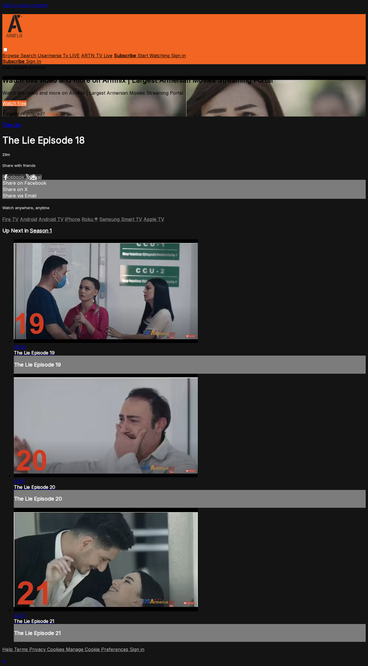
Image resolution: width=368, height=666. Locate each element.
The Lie (11, 125)
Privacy (38, 649)
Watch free (14, 103)
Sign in (178, 55)
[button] (5, 49)
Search (29, 55)
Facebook (14, 177)
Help (8, 649)
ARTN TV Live (96, 55)
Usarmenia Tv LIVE (59, 55)
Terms (21, 649)
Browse (11, 55)
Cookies (56, 649)
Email (36, 177)
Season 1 (41, 230)
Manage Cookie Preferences (98, 649)
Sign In (33, 61)
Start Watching (154, 55)
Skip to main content (24, 5)
